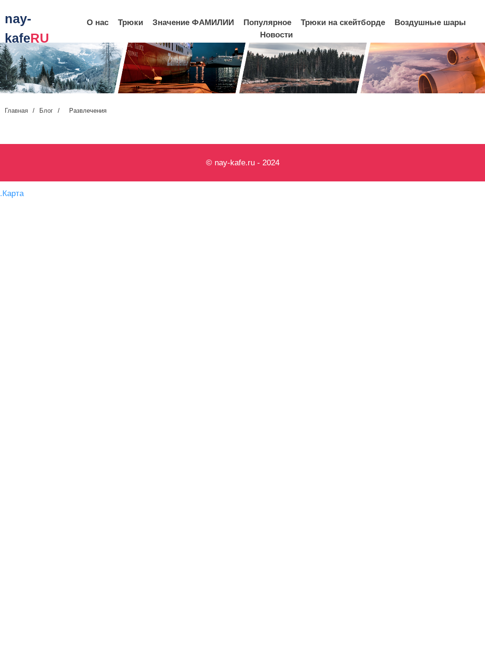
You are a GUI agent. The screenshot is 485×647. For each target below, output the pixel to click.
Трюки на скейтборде (343, 22)
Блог (46, 110)
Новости (276, 34)
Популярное (267, 22)
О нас (97, 22)
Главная (16, 110)
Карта (13, 193)
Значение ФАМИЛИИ (193, 22)
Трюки (130, 22)
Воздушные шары (430, 22)
